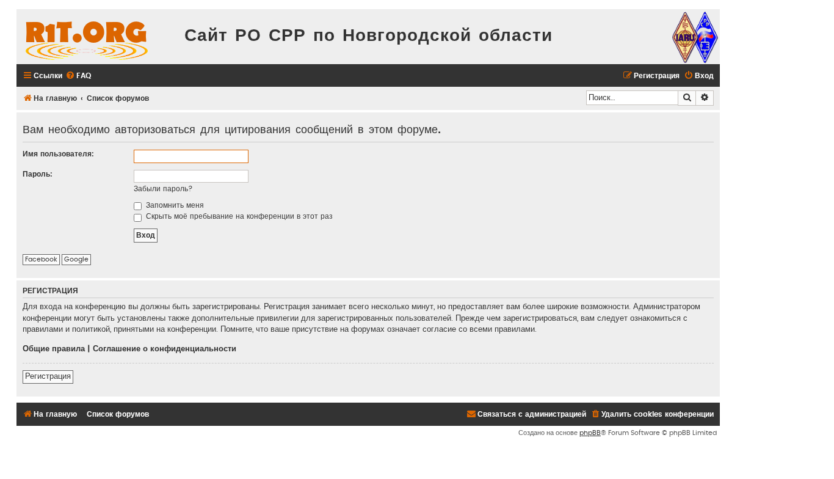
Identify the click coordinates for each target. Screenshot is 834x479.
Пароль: (38, 174)
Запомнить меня (173, 205)
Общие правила (54, 349)
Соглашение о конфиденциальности (164, 349)
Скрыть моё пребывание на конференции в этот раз (238, 216)
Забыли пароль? (163, 188)
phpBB (590, 433)
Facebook (41, 259)
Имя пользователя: (58, 154)
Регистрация (48, 376)
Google (76, 259)
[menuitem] (78, 76)
